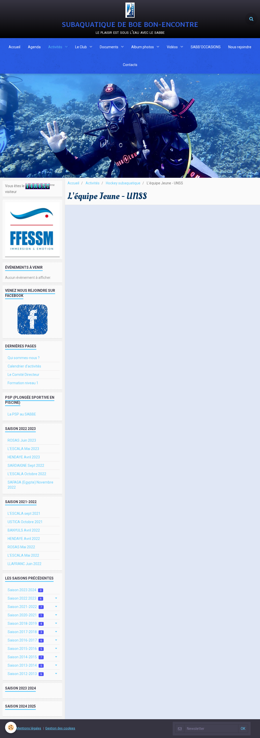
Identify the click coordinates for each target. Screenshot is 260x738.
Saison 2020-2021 (25, 615)
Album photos (143, 47)
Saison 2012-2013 (25, 674)
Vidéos (172, 47)
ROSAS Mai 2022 (21, 547)
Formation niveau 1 (23, 383)
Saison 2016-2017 (25, 640)
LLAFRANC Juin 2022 (24, 564)
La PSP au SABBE (22, 414)
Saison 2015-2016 (25, 649)
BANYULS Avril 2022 (24, 530)
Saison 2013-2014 (25, 665)
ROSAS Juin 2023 (22, 440)
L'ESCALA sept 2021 (24, 513)
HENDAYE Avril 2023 (24, 457)
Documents (109, 47)
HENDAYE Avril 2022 (24, 539)
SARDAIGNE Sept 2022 (26, 465)
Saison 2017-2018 (25, 632)
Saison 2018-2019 (25, 623)
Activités (55, 47)
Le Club (81, 47)
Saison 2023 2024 (24, 590)
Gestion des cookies (60, 728)
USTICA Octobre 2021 (25, 522)
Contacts (130, 65)
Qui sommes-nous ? (24, 358)
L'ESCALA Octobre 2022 (27, 474)
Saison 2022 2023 (24, 598)
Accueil (14, 47)
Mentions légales (28, 728)
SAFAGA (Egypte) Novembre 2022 (30, 484)
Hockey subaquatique (123, 183)
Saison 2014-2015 (25, 657)
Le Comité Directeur (23, 375)
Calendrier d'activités (24, 366)
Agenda (34, 47)
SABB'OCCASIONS (206, 47)
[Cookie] (11, 727)
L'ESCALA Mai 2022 (23, 555)
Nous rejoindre (239, 47)
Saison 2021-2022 (25, 607)
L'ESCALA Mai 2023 (23, 449)
